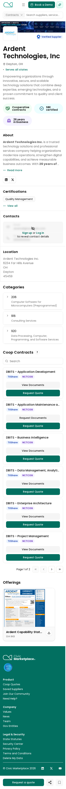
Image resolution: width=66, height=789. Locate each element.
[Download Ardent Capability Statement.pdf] (49, 633)
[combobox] (14, 15)
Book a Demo (44, 5)
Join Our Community (16, 694)
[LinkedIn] (6, 179)
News (6, 716)
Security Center (13, 744)
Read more (14, 170)
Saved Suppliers (13, 689)
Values (7, 711)
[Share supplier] (50, 782)
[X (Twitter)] (12, 179)
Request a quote (23, 782)
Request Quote (33, 393)
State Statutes (12, 739)
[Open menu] (23, 4)
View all (12, 206)
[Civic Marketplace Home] (8, 4)
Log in (40, 233)
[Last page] (59, 569)
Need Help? (10, 698)
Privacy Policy (11, 748)
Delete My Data (13, 758)
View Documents (33, 385)
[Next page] (51, 569)
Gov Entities (10, 726)
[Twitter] (51, 768)
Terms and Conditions (17, 753)
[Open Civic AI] (59, 4)
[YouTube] (60, 768)
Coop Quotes (11, 684)
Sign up (27, 233)
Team (7, 721)
